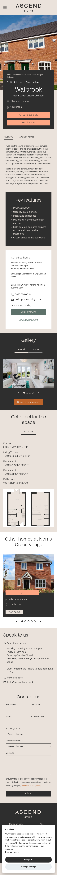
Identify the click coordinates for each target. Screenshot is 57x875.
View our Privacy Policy (31, 785)
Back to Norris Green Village (24, 82)
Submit (28, 793)
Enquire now (28, 122)
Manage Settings (28, 866)
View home (14, 612)
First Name (10, 704)
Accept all (28, 859)
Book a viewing (28, 311)
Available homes (27, 137)
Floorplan (28, 431)
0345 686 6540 (30, 114)
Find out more (12, 852)
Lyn (22, 592)
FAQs (41, 824)
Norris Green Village (34, 75)
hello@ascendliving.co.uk (20, 682)
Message (10, 753)
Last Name (35, 704)
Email (8, 716)
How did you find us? (15, 740)
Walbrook (10, 77)
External (35, 349)
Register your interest (28, 402)
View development (28, 320)
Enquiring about (13, 728)
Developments (18, 75)
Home (9, 75)
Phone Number (37, 716)
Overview (8, 137)
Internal (21, 349)
